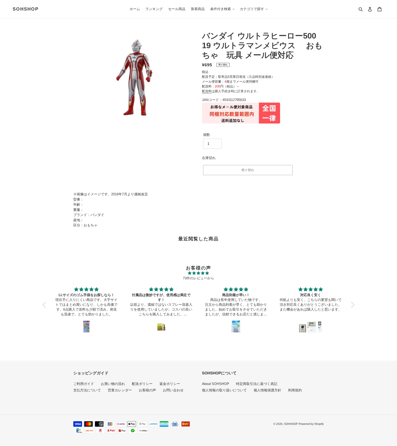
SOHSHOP (26, 8)
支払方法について (87, 390)
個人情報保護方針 (267, 390)
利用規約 (295, 390)
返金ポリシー (169, 384)
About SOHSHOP (215, 384)
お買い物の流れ (113, 384)
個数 (206, 135)
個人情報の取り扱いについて (224, 390)
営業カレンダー (120, 390)
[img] (198, 273)
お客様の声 (147, 390)
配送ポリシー (142, 384)
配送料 (207, 91)
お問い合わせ (173, 390)
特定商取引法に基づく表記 (256, 384)
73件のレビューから (198, 278)
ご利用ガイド (83, 384)
